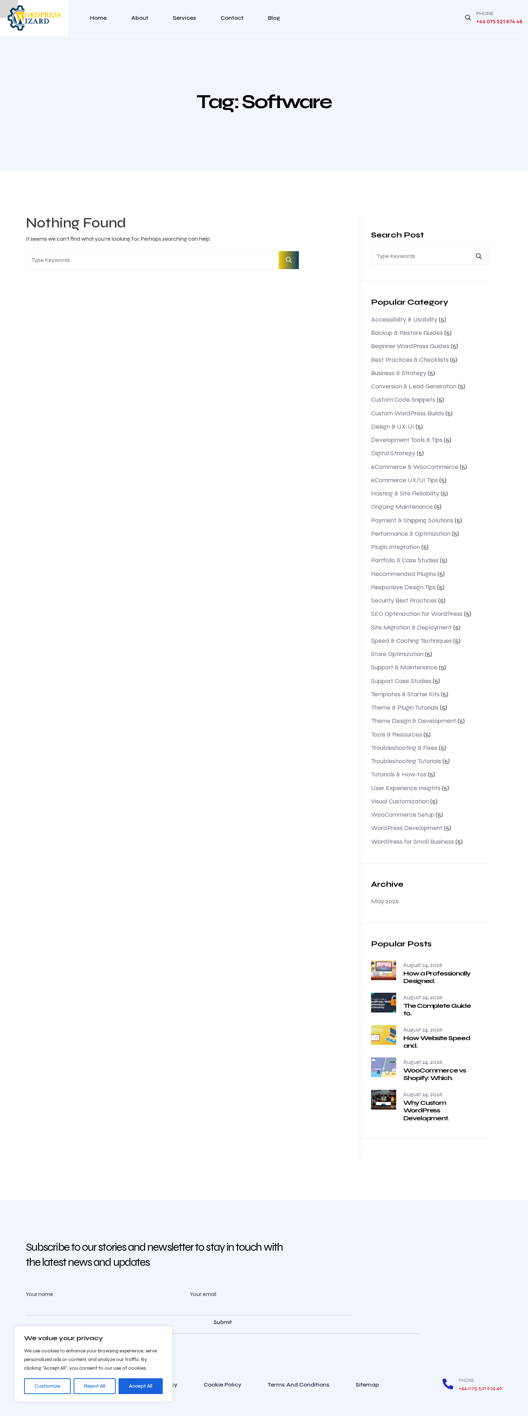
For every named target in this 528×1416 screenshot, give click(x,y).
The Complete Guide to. (437, 1010)
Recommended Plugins (403, 574)
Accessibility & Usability (404, 319)
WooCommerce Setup (402, 814)
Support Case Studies (401, 681)
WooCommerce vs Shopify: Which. (434, 1074)
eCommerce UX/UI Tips (404, 480)
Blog (274, 17)
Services (184, 17)
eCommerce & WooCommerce (414, 467)
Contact (232, 17)
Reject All (94, 1386)
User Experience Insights (405, 788)
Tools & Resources (396, 734)
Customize (47, 1386)
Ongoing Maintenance (402, 507)
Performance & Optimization (410, 534)
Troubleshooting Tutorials (406, 761)
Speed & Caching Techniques (411, 641)
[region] (93, 1364)
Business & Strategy (398, 373)
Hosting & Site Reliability (405, 493)
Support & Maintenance (404, 667)
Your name (39, 1294)
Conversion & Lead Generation (414, 386)
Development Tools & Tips (407, 440)
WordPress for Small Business (412, 841)
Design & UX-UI (392, 426)
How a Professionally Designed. (437, 977)
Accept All (140, 1386)
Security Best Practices (404, 600)
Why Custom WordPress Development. (426, 1110)
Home (98, 17)
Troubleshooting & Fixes (404, 748)
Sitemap (367, 1384)
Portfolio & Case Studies (405, 560)
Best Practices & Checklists (410, 360)
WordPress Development (407, 828)
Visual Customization (400, 801)
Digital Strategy (393, 453)
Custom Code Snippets (403, 399)
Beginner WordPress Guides (410, 346)
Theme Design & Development (413, 721)
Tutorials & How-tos (398, 774)
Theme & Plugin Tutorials (405, 707)
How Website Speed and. (436, 1042)
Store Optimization (397, 654)
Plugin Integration (395, 547)
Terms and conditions (298, 1384)
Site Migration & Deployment (411, 627)
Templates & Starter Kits (405, 694)
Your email (203, 1294)
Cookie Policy (222, 1384)
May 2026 (385, 901)
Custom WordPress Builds (407, 413)
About (139, 17)
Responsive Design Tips (403, 587)
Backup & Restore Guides (407, 333)
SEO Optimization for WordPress (417, 614)
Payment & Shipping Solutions (412, 520)
